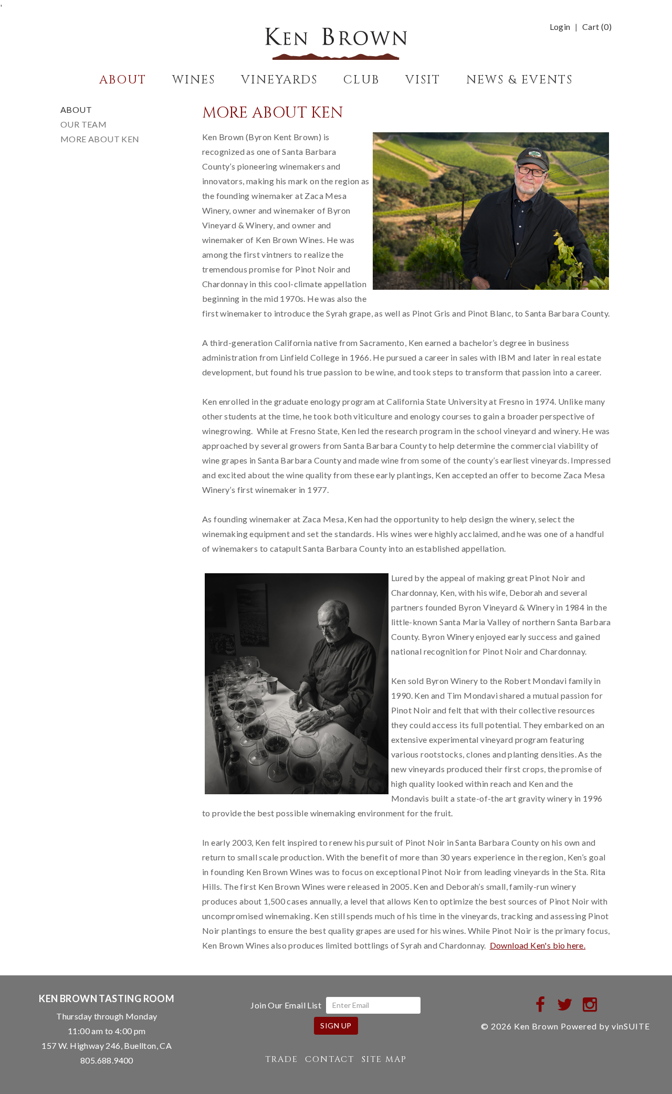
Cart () (597, 27)
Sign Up (336, 1025)
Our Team (83, 124)
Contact (329, 1059)
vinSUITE (631, 1026)
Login (560, 27)
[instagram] (590, 1004)
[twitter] (565, 1004)
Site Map (384, 1059)
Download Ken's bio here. (538, 945)
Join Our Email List (285, 1005)
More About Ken (100, 139)
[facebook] (540, 1004)
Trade (281, 1059)
